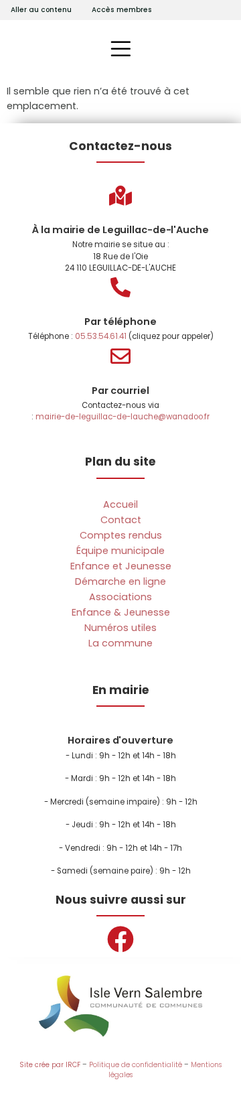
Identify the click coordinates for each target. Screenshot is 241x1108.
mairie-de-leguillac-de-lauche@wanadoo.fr (122, 416)
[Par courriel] (120, 356)
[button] (121, 48)
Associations (120, 597)
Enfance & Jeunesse (121, 612)
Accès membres (122, 10)
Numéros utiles (120, 627)
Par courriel (120, 390)
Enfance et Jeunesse (120, 566)
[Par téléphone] (120, 287)
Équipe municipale (120, 550)
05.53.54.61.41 (101, 336)
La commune (120, 643)
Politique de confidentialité (135, 1065)
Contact (120, 520)
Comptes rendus (121, 535)
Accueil (120, 504)
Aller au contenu (41, 10)
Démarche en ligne (120, 581)
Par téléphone (120, 321)
